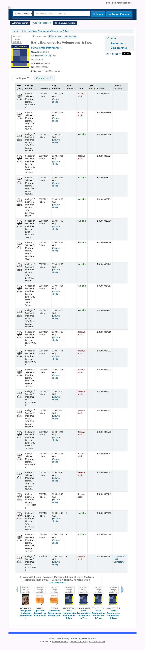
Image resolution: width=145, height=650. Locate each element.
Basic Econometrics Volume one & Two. (45, 31)
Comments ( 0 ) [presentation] (44, 78)
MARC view (56, 36)
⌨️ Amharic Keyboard (119, 14)
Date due (91, 87)
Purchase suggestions (65, 23)
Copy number (70, 87)
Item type (19, 87)
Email (120, 53)
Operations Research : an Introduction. (40, 613)
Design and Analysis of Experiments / (26, 614)
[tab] (22, 78)
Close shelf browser (57, 583)
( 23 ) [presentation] (22, 78)
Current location (29, 87)
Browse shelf (56, 100)
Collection (43, 88)
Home (15, 31)
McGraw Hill (45, 55)
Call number (56, 87)
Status (81, 88)
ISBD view (71, 36)
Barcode (101, 88)
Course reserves (42, 23)
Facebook (113, 53)
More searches (118, 48)
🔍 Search (98, 14)
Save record (117, 43)
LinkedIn (116, 53)
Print (113, 38)
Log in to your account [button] (119, 3)
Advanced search (20, 23)
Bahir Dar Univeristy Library (18, 3)
